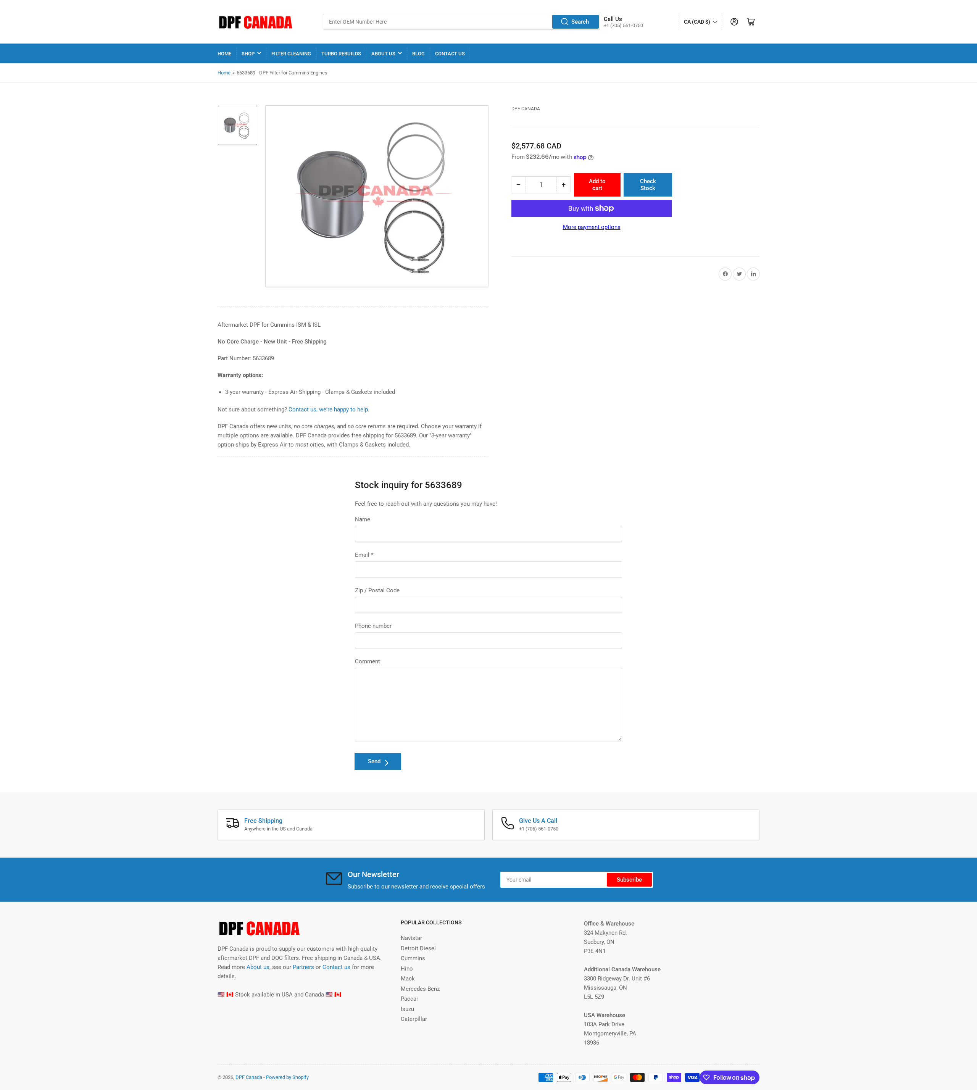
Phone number (373, 625)
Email (364, 554)
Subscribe (629, 879)
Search (580, 21)
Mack (408, 978)
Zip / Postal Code (377, 590)
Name (362, 519)
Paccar (409, 998)
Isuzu (407, 1009)
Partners (303, 967)
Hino (407, 968)
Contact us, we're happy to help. (329, 409)
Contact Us (450, 53)
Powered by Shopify (287, 1077)
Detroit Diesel (418, 948)
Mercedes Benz (420, 988)
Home (224, 53)
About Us (383, 53)
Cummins (413, 958)
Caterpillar (414, 1019)
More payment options (592, 227)
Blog (418, 53)
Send (374, 761)
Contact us (336, 967)
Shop (248, 53)
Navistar (411, 938)
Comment (367, 661)
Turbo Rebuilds (341, 53)
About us (258, 967)
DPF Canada (525, 108)
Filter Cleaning (291, 53)
